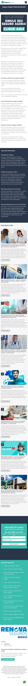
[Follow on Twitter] (24, 637)
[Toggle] (2, 566)
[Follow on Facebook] (19, 637)
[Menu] (26, 2)
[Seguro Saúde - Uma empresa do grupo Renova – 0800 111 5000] (11, 2)
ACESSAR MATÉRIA (5, 295)
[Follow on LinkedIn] (26, 637)
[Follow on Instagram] (21, 637)
